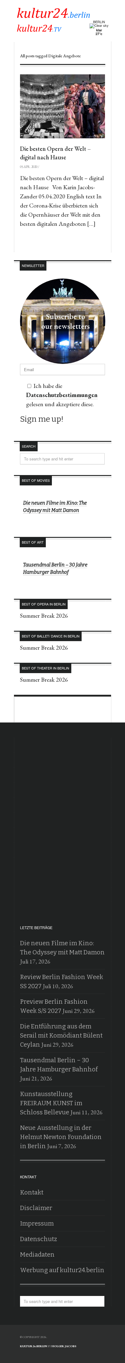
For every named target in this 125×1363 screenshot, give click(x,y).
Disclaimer (36, 1208)
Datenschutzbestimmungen (62, 395)
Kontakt (31, 1192)
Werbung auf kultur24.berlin (62, 1270)
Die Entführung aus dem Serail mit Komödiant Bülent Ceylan (61, 1035)
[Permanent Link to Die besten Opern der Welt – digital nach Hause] (62, 106)
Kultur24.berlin (33, 1346)
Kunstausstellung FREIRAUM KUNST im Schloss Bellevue (51, 1103)
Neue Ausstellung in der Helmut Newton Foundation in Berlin (61, 1137)
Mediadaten (37, 1254)
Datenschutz (38, 1239)
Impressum (37, 1223)
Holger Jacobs (64, 1346)
